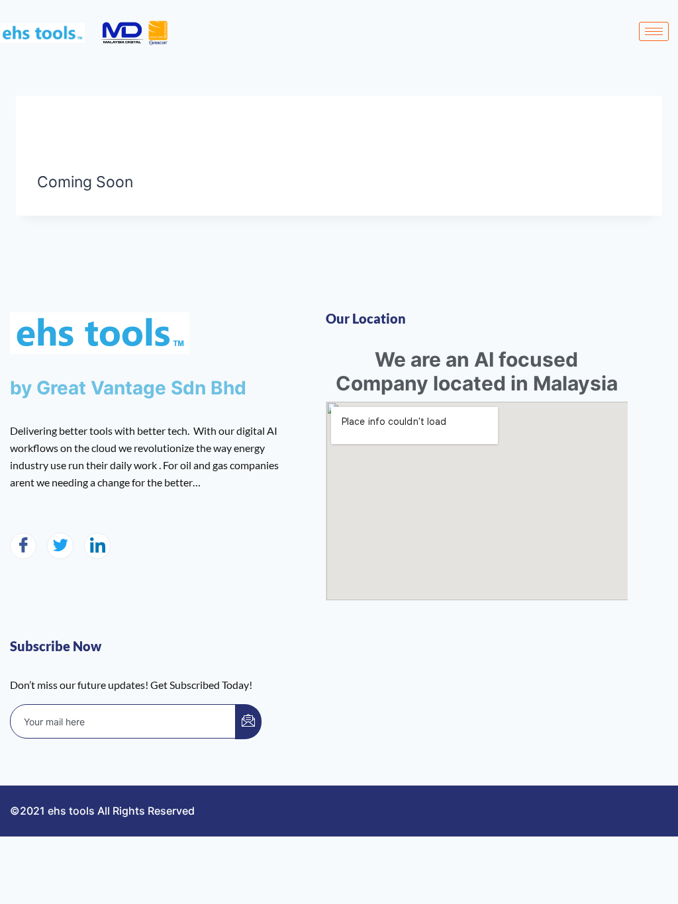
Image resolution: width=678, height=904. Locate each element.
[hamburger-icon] (654, 31)
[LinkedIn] (97, 546)
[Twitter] (60, 546)
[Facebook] (23, 546)
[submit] (248, 721)
